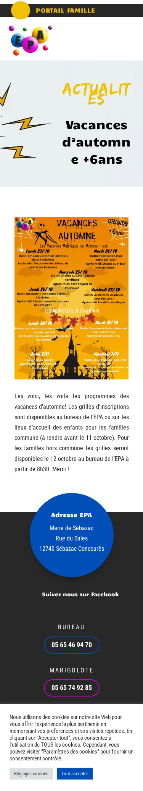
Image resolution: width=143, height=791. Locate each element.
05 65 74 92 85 (71, 688)
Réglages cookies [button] (31, 773)
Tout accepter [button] (74, 773)
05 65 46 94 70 (71, 645)
